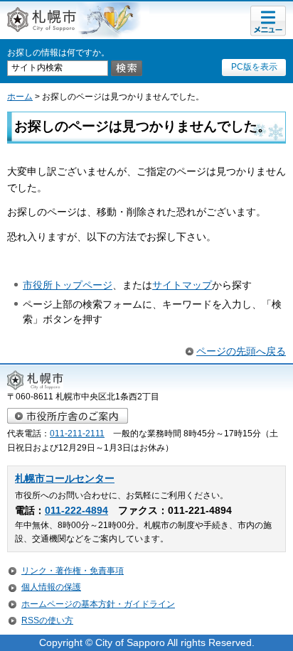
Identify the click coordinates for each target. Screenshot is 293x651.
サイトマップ (182, 285)
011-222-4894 (76, 510)
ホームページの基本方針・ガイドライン (98, 604)
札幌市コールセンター (64, 478)
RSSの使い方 (47, 620)
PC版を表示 (254, 67)
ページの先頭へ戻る (241, 351)
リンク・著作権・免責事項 (72, 571)
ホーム (20, 97)
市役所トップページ (67, 285)
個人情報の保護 (51, 587)
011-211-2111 (77, 434)
